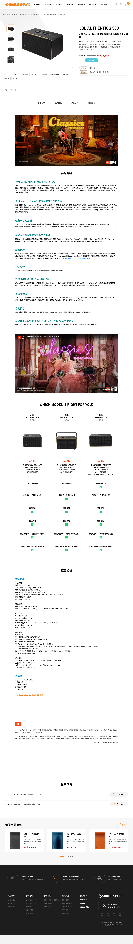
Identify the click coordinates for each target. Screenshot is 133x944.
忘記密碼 (29, 910)
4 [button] (70, 856)
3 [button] (68, 856)
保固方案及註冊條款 (51, 900)
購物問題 (65, 900)
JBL (28, 14)
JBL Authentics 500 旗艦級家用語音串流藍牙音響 (49, 14)
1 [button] (62, 856)
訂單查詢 (29, 913)
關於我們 (48, 4)
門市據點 (70, 4)
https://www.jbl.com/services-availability (77, 258)
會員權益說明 (31, 900)
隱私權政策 (84, 907)
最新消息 (59, 4)
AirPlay (7, 78)
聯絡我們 (92, 4)
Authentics (55, 74)
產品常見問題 (67, 906)
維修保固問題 (67, 903)
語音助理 (25, 74)
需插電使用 (44, 74)
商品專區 (12, 14)
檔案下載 (65, 913)
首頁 (4, 14)
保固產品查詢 (49, 906)
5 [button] (72, 856)
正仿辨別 (65, 910)
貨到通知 (92, 60)
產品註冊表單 (49, 903)
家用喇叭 (35, 74)
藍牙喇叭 (65, 74)
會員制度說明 (31, 903)
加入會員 (29, 906)
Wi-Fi (15, 78)
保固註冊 (103, 4)
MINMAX (112, 923)
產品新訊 (11, 903)
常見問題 (81, 4)
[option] (11, 29)
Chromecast (15, 74)
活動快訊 (11, 906)
